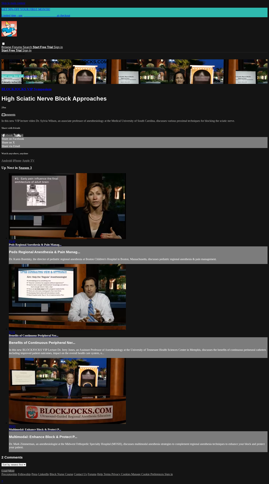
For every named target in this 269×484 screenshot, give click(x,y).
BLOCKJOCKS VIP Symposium (26, 89)
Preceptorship (9, 474)
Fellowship (24, 474)
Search (28, 47)
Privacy (116, 474)
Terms (107, 474)
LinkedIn (43, 474)
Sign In (26, 50)
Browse (6, 47)
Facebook (7, 135)
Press (34, 474)
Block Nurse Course (61, 474)
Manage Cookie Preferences (148, 474)
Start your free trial (12, 75)
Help (100, 474)
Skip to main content (13, 3)
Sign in (58, 47)
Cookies (126, 474)
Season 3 (25, 168)
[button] (3, 44)
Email (19, 135)
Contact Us (80, 474)
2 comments (8, 114)
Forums (17, 47)
